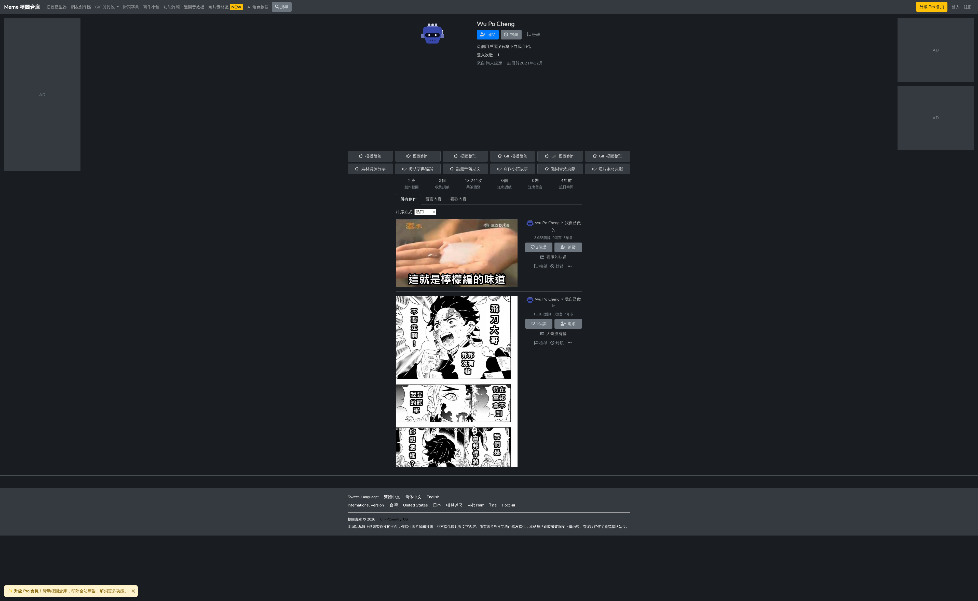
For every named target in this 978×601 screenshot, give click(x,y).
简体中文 (413, 497)
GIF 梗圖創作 (562, 156)
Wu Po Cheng (547, 222)
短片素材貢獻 (610, 169)
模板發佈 (373, 156)
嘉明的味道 (556, 257)
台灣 (394, 505)
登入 (956, 7)
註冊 (968, 7)
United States (415, 505)
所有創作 (408, 199)
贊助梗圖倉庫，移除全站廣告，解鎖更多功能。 (68, 591)
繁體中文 (392, 497)
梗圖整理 (468, 156)
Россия (508, 505)
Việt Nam (476, 505)
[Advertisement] (489, 106)
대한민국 (454, 505)
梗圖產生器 (56, 7)
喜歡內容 (458, 199)
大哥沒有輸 (556, 334)
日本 (437, 505)
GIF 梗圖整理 (610, 156)
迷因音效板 (194, 7)
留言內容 (433, 199)
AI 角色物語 (258, 7)
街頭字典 (131, 7)
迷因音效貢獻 (562, 169)
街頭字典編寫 (420, 169)
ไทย (493, 505)
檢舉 (535, 34)
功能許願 (172, 7)
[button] (570, 266)
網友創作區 (81, 7)
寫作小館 (151, 7)
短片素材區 (224, 7)
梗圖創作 (420, 156)
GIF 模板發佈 (515, 156)
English (433, 497)
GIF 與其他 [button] (105, 7)
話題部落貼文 (468, 169)
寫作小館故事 (515, 169)
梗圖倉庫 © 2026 (361, 519)
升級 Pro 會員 (931, 7)
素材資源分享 (373, 169)
